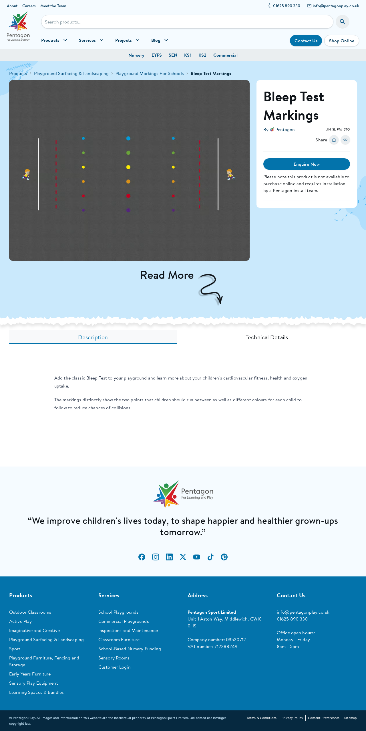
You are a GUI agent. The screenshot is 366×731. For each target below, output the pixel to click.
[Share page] (334, 139)
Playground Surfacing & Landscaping (71, 73)
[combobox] (187, 22)
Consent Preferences (323, 717)
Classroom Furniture (119, 639)
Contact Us (306, 40)
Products (18, 73)
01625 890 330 (287, 6)
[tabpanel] (183, 392)
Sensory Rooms (114, 657)
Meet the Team (53, 6)
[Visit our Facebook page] (142, 557)
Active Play (20, 621)
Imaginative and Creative (34, 630)
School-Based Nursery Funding (129, 648)
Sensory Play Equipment (33, 682)
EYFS (157, 55)
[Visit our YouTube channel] (196, 557)
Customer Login (114, 666)
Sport (15, 648)
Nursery (136, 55)
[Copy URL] (345, 139)
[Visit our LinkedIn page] (169, 557)
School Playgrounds (118, 611)
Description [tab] (93, 337)
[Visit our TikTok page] (210, 557)
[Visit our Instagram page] (155, 557)
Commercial (225, 55)
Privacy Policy (292, 717)
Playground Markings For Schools (150, 73)
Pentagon (285, 129)
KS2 (202, 55)
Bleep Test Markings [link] (211, 73)
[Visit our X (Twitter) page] (183, 557)
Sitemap (350, 717)
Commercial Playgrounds (123, 621)
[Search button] (342, 22)
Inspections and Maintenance (128, 630)
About (12, 6)
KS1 (187, 55)
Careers (29, 6)
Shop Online (341, 40)
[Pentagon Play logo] (18, 30)
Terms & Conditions (262, 717)
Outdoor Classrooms (30, 611)
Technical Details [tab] (267, 337)
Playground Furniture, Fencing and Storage (44, 661)
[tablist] (183, 337)
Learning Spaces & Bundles (36, 692)
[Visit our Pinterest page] (224, 557)
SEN (173, 55)
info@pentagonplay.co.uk (336, 6)
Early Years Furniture (30, 673)
